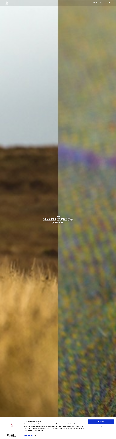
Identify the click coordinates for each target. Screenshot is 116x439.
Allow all (101, 421)
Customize (99, 427)
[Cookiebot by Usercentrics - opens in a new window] (12, 435)
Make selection (28, 435)
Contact (97, 3)
